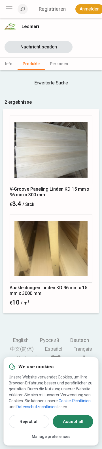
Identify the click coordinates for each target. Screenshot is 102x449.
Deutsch (79, 340)
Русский (49, 340)
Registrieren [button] (52, 9)
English (21, 340)
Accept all (73, 421)
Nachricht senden (38, 47)
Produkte (31, 63)
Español (53, 349)
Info (8, 63)
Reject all (29, 421)
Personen (59, 63)
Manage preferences (51, 436)
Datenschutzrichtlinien (36, 407)
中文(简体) (22, 349)
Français (82, 349)
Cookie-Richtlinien (75, 401)
